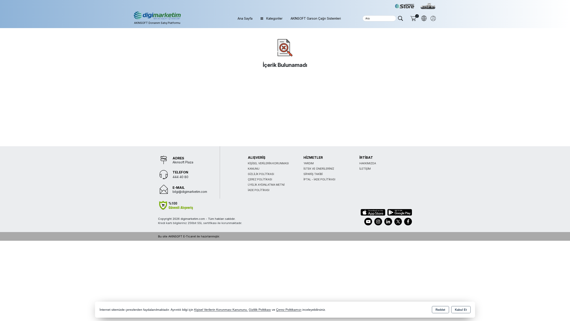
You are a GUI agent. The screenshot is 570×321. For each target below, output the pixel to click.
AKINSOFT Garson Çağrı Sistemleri (316, 18)
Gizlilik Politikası (261, 174)
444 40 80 (180, 177)
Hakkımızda (367, 163)
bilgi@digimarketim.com (190, 191)
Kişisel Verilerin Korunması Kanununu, (221, 309)
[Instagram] (378, 221)
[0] (411, 18)
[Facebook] (408, 221)
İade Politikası (258, 190)
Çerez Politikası (260, 179)
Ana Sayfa (245, 18)
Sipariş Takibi (313, 174)
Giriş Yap (431, 18)
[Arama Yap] (400, 18)
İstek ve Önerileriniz (318, 168)
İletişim (365, 168)
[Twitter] (398, 221)
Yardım (308, 163)
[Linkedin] (388, 221)
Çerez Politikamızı (288, 309)
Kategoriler (274, 18)
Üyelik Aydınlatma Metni (266, 184)
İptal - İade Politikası (319, 179)
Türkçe (422, 18)
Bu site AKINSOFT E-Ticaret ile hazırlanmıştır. (189, 236)
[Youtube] (368, 221)
